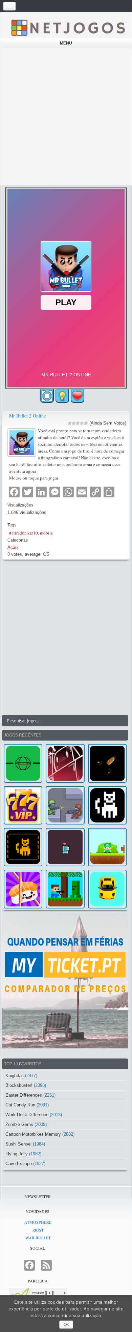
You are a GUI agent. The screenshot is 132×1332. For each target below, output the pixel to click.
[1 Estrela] (70, 423)
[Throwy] (107, 847)
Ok (66, 1324)
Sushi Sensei (18, 1144)
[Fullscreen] (47, 396)
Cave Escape (18, 1163)
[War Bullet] (107, 763)
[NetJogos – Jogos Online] (68, 27)
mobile (46, 533)
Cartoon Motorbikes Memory (33, 1134)
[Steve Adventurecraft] (65, 889)
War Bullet (38, 1237)
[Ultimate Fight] (65, 805)
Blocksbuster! (18, 1085)
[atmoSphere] (23, 763)
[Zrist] (65, 763)
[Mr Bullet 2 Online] (22, 441)
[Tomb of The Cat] (23, 847)
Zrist (38, 1230)
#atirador (17, 533)
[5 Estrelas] (86, 423)
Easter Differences (23, 1095)
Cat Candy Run (20, 1104)
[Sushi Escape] (23, 889)
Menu (66, 43)
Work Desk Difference (26, 1114)
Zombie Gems (19, 1124)
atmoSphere (37, 1222)
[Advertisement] (66, 116)
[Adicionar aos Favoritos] (77, 396)
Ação (12, 547)
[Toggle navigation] (9, 6)
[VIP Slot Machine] (23, 805)
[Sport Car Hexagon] (107, 889)
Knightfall (14, 1075)
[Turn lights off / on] (62, 396)
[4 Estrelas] (82, 423)
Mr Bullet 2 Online (27, 415)
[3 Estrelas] (78, 423)
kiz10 (32, 533)
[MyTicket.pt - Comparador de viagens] (65, 981)
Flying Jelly (16, 1153)
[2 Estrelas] (74, 423)
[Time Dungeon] (65, 847)
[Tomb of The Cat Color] (107, 805)
